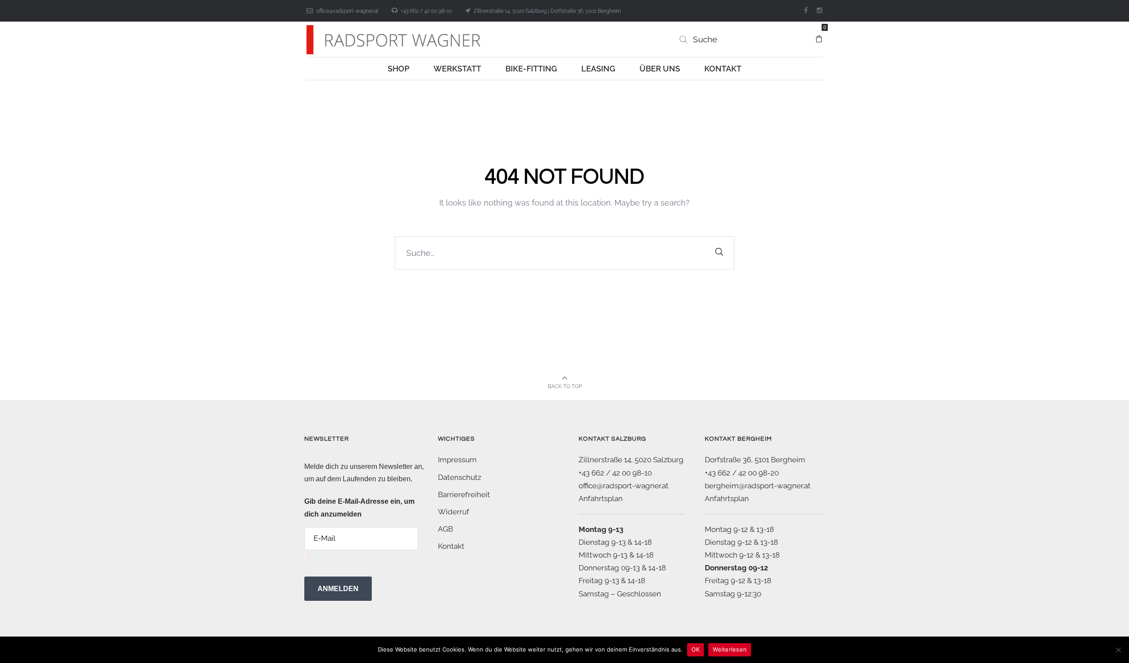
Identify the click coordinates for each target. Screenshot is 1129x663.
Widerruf (453, 511)
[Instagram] (819, 10)
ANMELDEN (338, 588)
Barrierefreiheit (464, 494)
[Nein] (1118, 649)
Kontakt (451, 546)
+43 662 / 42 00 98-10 (426, 11)
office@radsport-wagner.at (347, 11)
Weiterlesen (730, 649)
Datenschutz (459, 477)
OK (696, 649)
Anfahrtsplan (601, 498)
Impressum (457, 459)
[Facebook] (806, 10)
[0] (818, 34)
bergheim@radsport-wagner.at (758, 485)
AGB (445, 528)
